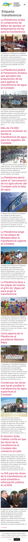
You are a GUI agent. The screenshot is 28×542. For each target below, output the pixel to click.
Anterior (4, 527)
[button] (24, 4)
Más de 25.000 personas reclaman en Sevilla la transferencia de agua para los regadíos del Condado (14, 135)
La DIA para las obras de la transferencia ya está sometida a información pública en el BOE (13, 479)
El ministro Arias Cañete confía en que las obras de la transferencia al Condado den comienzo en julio (13, 444)
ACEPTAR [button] (17, 539)
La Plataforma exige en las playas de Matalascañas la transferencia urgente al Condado (13, 237)
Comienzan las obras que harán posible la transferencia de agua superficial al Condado (14, 388)
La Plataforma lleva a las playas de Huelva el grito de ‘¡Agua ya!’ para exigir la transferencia (13, 288)
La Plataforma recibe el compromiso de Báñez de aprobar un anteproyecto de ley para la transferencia (13, 25)
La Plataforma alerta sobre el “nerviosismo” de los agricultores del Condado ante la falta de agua (14, 183)
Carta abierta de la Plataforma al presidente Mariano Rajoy (12, 338)
